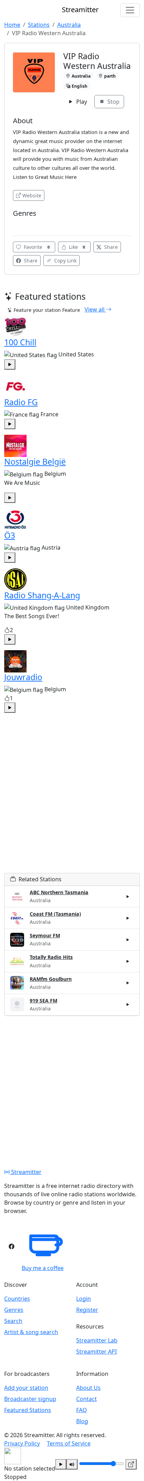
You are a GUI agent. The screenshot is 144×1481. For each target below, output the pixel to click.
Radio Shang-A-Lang (42, 595)
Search (13, 1321)
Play (81, 101)
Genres (13, 1310)
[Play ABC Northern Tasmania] (128, 897)
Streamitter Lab (96, 1340)
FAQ (81, 1410)
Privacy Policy (22, 1443)
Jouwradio (23, 677)
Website (31, 195)
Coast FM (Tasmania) (55, 914)
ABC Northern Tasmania (59, 892)
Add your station (26, 1388)
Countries (17, 1298)
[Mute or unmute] (72, 1464)
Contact (86, 1399)
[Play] (60, 1464)
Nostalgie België (35, 461)
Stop (113, 101)
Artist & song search (31, 1332)
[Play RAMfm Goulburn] (128, 983)
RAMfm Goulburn (51, 979)
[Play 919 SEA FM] (128, 1004)
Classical (25, 224)
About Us (88, 1388)
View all (95, 309)
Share (110, 247)
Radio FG (21, 402)
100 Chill (20, 342)
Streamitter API (96, 1351)
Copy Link (65, 260)
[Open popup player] (131, 1464)
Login (83, 1298)
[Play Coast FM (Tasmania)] (128, 918)
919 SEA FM (43, 1000)
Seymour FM (45, 935)
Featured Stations (27, 1410)
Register (87, 1310)
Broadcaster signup (30, 1399)
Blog (82, 1421)
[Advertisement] (72, 801)
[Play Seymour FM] (128, 940)
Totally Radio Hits (51, 957)
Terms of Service (69, 1443)
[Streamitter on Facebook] (11, 1246)
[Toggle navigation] (130, 10)
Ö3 (9, 535)
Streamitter (26, 1172)
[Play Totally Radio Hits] (128, 961)
